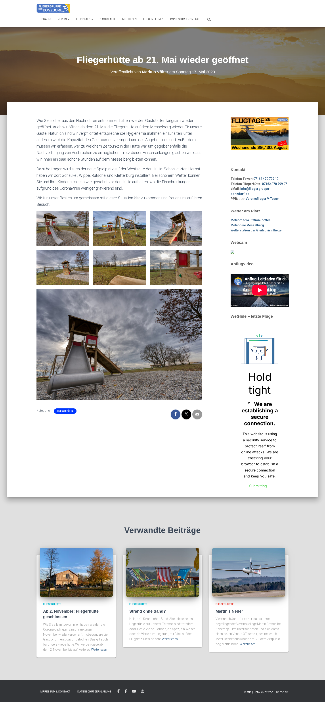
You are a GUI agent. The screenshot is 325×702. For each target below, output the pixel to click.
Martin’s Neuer (229, 611)
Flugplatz (83, 19)
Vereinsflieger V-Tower (262, 198)
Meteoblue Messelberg (247, 225)
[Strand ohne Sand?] (162, 572)
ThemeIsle (281, 692)
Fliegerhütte (65, 411)
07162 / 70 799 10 (265, 179)
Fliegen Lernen (153, 19)
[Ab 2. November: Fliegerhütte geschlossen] (76, 572)
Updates (45, 19)
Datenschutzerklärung (94, 691)
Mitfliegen (129, 19)
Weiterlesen (99, 649)
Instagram (142, 691)
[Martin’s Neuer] (248, 572)
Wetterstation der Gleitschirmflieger (257, 230)
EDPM (125, 691)
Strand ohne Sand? (147, 611)
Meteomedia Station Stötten (251, 220)
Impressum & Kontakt (185, 19)
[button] (68, 19)
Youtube (134, 691)
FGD (118, 691)
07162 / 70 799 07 (274, 184)
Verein (62, 19)
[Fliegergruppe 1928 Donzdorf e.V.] (53, 7)
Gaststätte (108, 19)
